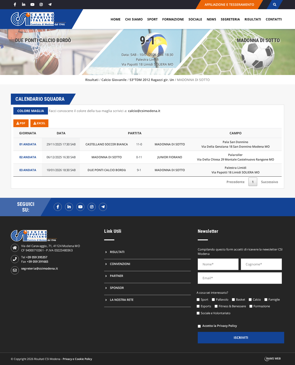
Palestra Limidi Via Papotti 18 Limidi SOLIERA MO (236, 170)
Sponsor (117, 288)
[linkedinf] (69, 207)
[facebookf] (58, 207)
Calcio (257, 299)
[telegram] (50, 4)
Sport (152, 19)
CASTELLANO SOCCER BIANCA (107, 144)
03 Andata (27, 170)
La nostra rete (121, 300)
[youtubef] (80, 207)
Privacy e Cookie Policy (77, 359)
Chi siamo (134, 19)
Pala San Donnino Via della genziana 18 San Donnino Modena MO (235, 144)
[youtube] (32, 4)
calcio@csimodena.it (144, 111)
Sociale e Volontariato (215, 313)
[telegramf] (103, 207)
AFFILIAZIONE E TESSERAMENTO (229, 4)
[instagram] (41, 4)
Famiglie (274, 299)
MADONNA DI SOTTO (170, 144)
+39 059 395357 (36, 257)
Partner (116, 276)
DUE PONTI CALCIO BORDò (107, 170)
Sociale (195, 19)
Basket (240, 299)
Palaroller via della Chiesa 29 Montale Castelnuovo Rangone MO (235, 157)
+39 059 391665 (37, 261)
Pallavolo (222, 299)
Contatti (274, 19)
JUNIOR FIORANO (169, 157)
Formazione (173, 19)
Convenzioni (120, 264)
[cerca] (274, 4)
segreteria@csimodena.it (39, 268)
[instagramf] (92, 207)
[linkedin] (23, 4)
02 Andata (27, 157)
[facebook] (15, 4)
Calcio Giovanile (114, 80)
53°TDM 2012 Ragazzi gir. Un (152, 80)
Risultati (253, 19)
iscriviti (241, 337)
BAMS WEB (273, 358)
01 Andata (27, 144)
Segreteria (230, 19)
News (211, 19)
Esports (206, 306)
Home (116, 19)
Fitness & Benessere (232, 306)
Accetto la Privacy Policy (219, 326)
